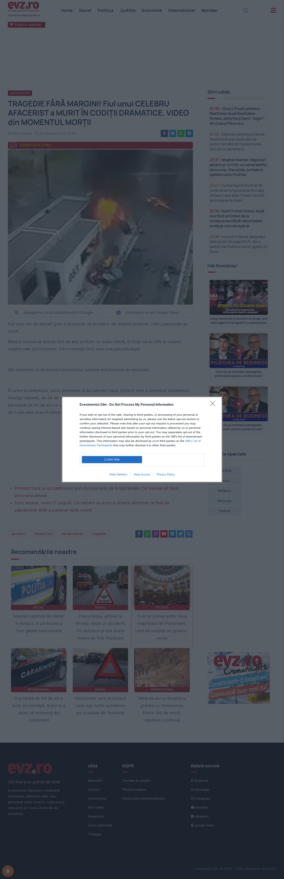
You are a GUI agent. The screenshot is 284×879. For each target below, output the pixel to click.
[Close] (214, 405)
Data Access (142, 474)
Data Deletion (118, 474)
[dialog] (142, 439)
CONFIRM (112, 459)
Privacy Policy (166, 474)
